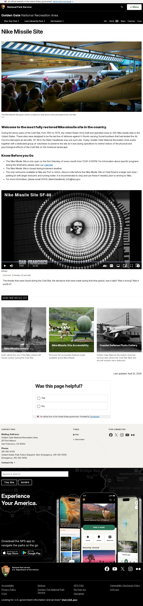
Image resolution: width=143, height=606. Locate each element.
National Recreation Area (29, 15)
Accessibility (7, 585)
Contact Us (7, 462)
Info (105, 21)
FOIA (4, 593)
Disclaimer (79, 593)
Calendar (131, 21)
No (43, 406)
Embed (4, 271)
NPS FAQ (79, 585)
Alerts (113, 21)
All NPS (25, 482)
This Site (9, 482)
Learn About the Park (34, 21)
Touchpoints (94, 416)
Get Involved (56, 21)
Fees (139, 21)
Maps (123, 21)
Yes (43, 398)
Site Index (79, 439)
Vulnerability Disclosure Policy (125, 585)
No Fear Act (80, 589)
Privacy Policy (8, 589)
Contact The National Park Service (51, 591)
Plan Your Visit (10, 21)
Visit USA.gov (69, 599)
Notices (41, 585)
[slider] (71, 261)
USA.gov (114, 589)
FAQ (77, 434)
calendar (48, 165)
